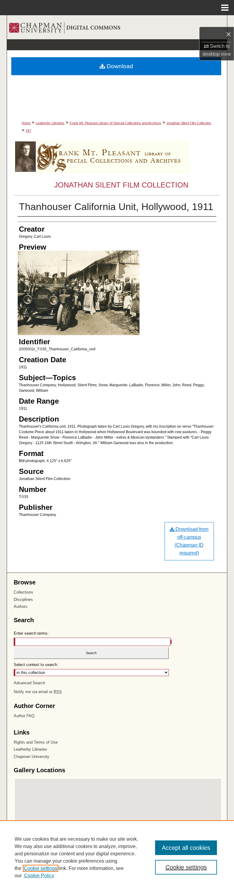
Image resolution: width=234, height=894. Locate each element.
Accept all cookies (186, 847)
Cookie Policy (39, 875)
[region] (117, 857)
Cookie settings (40, 868)
